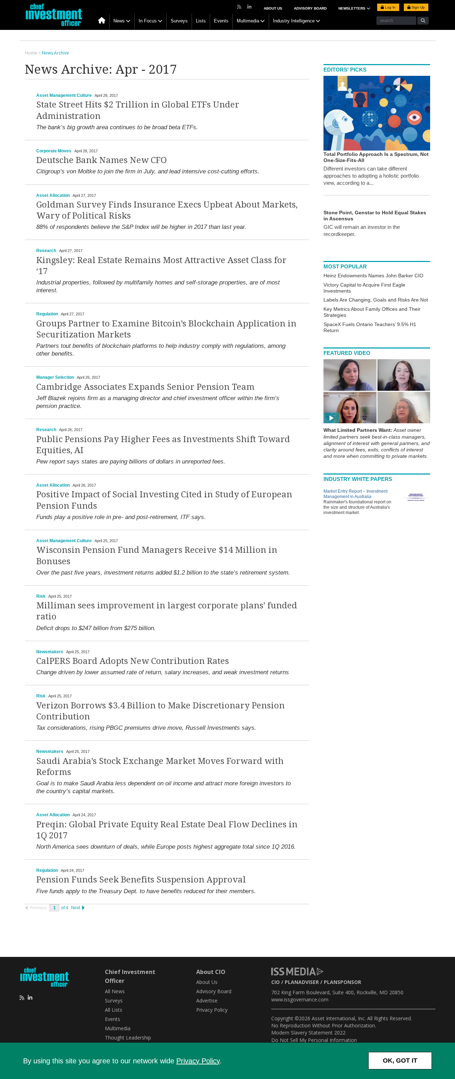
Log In (390, 7)
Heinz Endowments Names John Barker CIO (373, 275)
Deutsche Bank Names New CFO (101, 160)
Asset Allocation (53, 195)
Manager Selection (55, 377)
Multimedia (248, 20)
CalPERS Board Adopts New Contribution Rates (132, 661)
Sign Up (418, 7)
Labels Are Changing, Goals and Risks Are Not (375, 300)
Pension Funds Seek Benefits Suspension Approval (141, 880)
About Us (273, 8)
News (119, 20)
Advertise (207, 1000)
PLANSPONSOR (342, 982)
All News (115, 991)
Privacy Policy (198, 1061)
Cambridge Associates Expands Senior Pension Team (145, 387)
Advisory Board (310, 8)
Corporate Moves (53, 150)
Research (46, 250)
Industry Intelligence (294, 20)
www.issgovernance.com (299, 999)
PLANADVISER (302, 982)
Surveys (179, 20)
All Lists (113, 1009)
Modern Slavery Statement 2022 (308, 1032)
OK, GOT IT (400, 1060)
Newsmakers (49, 651)
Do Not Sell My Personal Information (314, 1040)
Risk (41, 596)
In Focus (148, 20)
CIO (275, 982)
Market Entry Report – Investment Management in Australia (355, 494)
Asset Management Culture (64, 95)
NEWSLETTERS (352, 8)
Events (221, 20)
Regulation (47, 313)
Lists (201, 20)
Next (76, 907)
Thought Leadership (128, 1037)
